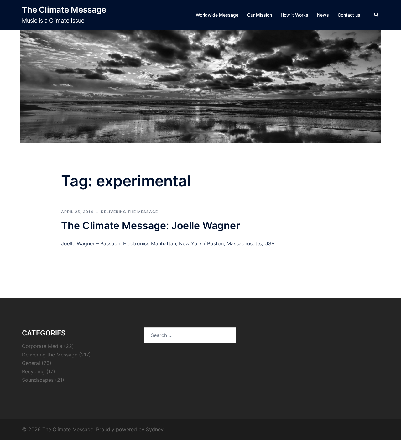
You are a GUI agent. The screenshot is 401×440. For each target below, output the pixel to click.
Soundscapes (38, 380)
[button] (376, 15)
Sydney (155, 429)
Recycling (33, 371)
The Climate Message (64, 9)
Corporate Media (42, 346)
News (323, 15)
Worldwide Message (217, 15)
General (31, 363)
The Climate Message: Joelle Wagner (150, 225)
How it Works (294, 15)
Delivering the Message (129, 211)
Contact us (349, 15)
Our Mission (259, 15)
